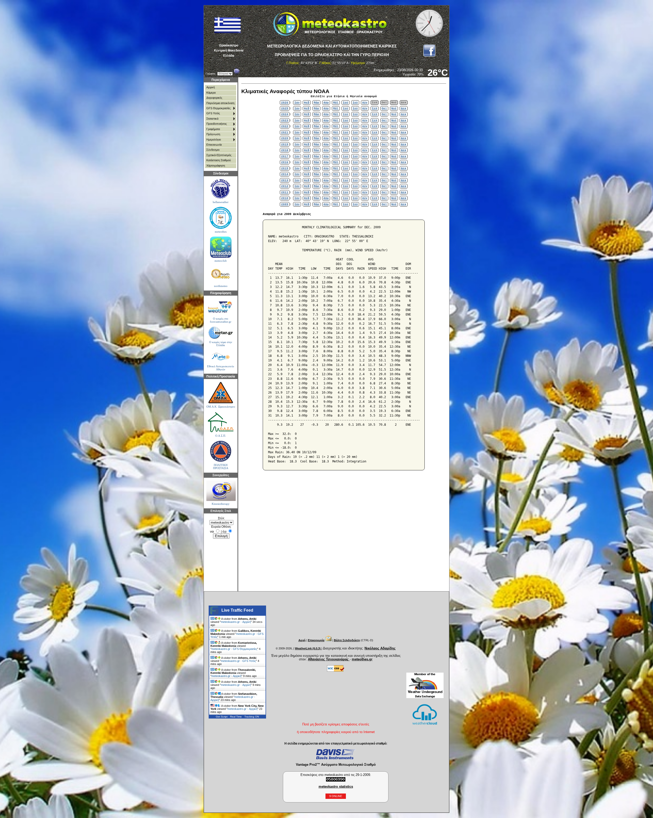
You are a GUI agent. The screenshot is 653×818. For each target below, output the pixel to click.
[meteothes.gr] (220, 218)
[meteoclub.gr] (220, 247)
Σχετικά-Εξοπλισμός (218, 155)
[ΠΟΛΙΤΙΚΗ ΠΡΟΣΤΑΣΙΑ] (220, 451)
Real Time (236, 716)
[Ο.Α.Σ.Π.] (220, 422)
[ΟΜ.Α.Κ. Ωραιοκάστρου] (220, 393)
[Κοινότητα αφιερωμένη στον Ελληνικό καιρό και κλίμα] (220, 189)
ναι (212, 531)
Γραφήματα (213, 129)
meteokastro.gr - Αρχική (236, 621)
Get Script (222, 716)
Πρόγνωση (213, 134)
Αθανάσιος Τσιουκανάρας (329, 659)
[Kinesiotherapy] (220, 490)
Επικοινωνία (214, 144)
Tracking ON (251, 716)
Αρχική (210, 87)
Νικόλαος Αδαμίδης (380, 648)
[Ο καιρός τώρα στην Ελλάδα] (220, 332)
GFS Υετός (213, 113)
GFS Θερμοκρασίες (218, 108)
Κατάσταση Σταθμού (218, 160)
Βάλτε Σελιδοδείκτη (347, 640)
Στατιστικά (212, 118)
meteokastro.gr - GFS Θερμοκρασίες (234, 648)
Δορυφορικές (214, 97)
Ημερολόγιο (213, 139)
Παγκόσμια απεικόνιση (220, 103)
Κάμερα (211, 92)
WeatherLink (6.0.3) (308, 648)
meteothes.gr (362, 659)
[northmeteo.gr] (220, 274)
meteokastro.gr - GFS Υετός (238, 660)
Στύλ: (221, 518)
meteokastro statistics (336, 786)
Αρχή (302, 640)
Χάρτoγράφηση (215, 165)
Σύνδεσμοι (212, 149)
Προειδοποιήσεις (216, 123)
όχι (224, 531)
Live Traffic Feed (237, 610)
